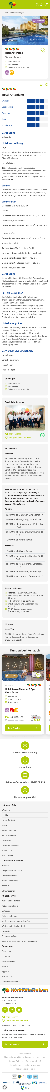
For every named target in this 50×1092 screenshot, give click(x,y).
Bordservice (7, 976)
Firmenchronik (8, 850)
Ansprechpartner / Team (12, 870)
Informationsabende (10, 981)
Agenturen (36, 1065)
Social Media (7, 855)
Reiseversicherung (10, 916)
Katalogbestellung (10, 906)
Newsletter (6, 931)
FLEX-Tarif (6, 956)
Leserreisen (7, 840)
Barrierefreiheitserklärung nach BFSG (25, 1061)
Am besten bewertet (10, 845)
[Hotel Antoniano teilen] (41, 84)
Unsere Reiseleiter (9, 875)
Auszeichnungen (9, 830)
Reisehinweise (25, 1053)
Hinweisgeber (15, 1065)
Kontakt (5, 885)
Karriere (5, 865)
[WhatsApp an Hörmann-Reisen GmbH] (42, 435)
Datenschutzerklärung (25, 1068)
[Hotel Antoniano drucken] (46, 84)
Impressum (41, 1057)
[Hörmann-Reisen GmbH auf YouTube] (19, 1010)
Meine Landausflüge (10, 880)
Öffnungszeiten (8, 891)
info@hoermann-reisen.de (20, 437)
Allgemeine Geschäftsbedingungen (19, 1057)
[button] (4, 1087)
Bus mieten (6, 951)
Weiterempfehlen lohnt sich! (14, 926)
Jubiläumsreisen (9, 835)
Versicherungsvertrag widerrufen (16, 921)
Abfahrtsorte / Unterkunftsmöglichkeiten (19, 941)
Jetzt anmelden (12, 1044)
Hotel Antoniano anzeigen (14, 12)
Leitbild (5, 815)
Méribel (5, 966)
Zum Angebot (14, 728)
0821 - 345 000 (15, 434)
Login (26, 1065)
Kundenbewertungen (11, 900)
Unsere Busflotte (9, 820)
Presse (4, 825)
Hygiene (5, 971)
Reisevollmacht (8, 961)
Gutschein (6, 911)
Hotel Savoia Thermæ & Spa (20, 689)
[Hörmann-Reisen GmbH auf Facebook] (5, 1010)
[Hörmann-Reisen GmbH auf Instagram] (12, 1010)
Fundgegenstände (10, 936)
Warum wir (6, 810)
